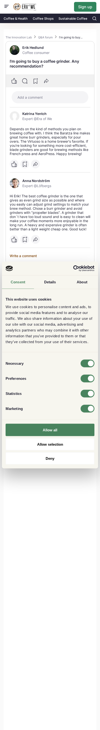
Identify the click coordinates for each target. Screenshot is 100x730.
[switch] (87, 378)
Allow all (50, 430)
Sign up (85, 6)
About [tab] (82, 282)
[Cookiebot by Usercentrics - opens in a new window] (73, 268)
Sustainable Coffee (72, 18)
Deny (50, 458)
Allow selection (50, 444)
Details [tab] (50, 282)
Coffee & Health (16, 18)
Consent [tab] (18, 282)
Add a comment (30, 97)
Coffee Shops (43, 18)
